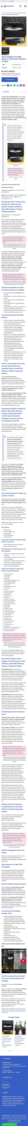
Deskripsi (6, 92)
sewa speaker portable (14, 1011)
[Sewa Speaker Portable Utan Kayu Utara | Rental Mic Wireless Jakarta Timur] (7, 1027)
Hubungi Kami (10, 79)
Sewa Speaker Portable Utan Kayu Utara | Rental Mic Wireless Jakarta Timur (7, 1040)
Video (14, 92)
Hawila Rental (5, 650)
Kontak (12, 1)
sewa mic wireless (18, 1008)
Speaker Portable (16, 67)
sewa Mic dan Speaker (9, 1008)
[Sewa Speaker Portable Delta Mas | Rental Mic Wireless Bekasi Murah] (20, 1027)
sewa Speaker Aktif (19, 1009)
